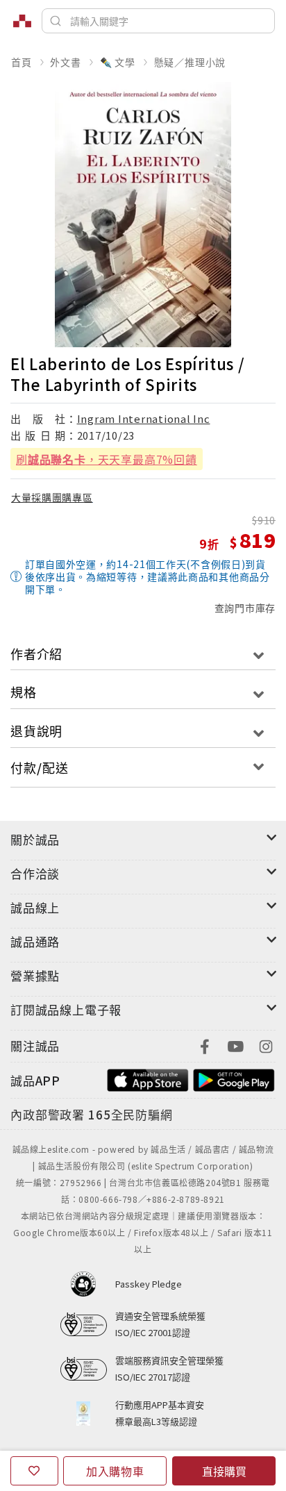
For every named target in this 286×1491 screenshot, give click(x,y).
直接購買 (224, 1471)
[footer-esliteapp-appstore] (148, 1079)
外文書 (65, 62)
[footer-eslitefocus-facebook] (204, 1045)
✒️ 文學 (117, 62)
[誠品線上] (22, 20)
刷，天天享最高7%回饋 (106, 459)
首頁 (21, 62)
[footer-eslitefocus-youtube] (235, 1045)
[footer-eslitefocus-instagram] (266, 1045)
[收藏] (34, 1470)
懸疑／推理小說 (190, 62)
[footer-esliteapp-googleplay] (234, 1079)
